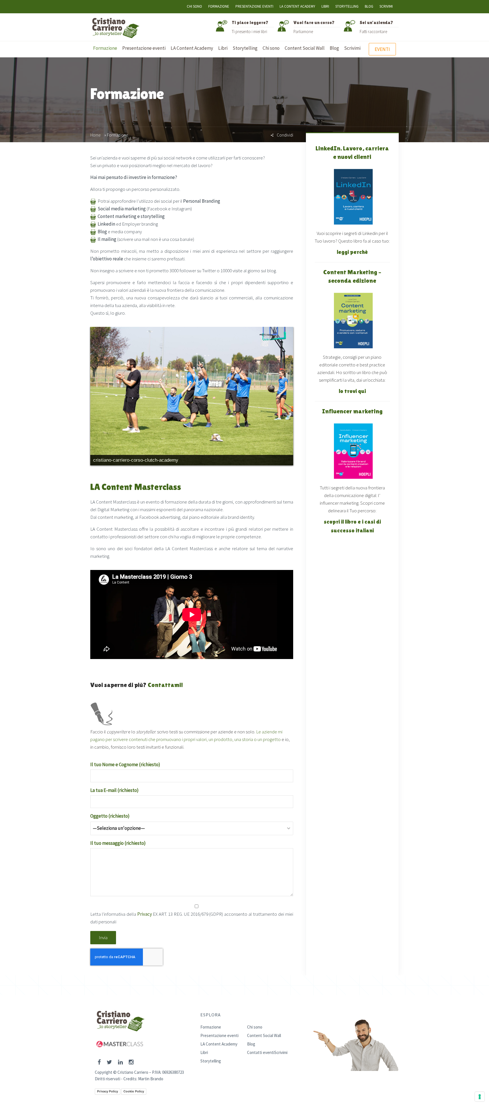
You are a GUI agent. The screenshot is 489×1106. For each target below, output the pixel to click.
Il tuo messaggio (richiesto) (118, 843)
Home (95, 135)
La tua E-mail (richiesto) (114, 790)
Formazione (218, 6)
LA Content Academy (297, 6)
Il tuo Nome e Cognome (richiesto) (125, 764)
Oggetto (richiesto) (110, 816)
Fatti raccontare (373, 31)
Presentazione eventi (254, 6)
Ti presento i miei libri (249, 31)
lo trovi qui (352, 391)
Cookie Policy (133, 1091)
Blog (369, 6)
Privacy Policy (107, 1091)
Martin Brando (150, 1078)
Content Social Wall (264, 1035)
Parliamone (303, 31)
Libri (325, 6)
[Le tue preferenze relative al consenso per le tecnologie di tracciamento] (479, 1096)
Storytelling (347, 6)
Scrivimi (386, 6)
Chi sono (194, 6)
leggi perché (352, 252)
